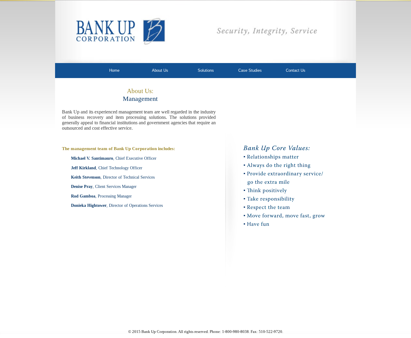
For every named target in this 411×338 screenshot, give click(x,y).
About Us (160, 70)
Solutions (206, 70)
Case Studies (250, 70)
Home (114, 70)
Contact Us (295, 70)
